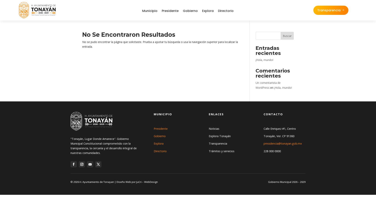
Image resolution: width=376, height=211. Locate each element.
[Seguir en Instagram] (82, 164)
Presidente (170, 11)
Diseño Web (124, 182)
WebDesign (151, 182)
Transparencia (329, 10)
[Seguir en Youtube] (90, 164)
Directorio (226, 11)
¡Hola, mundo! (264, 60)
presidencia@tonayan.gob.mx (283, 143)
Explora (208, 11)
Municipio (149, 11)
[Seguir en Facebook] (73, 164)
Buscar (287, 36)
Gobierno (190, 11)
